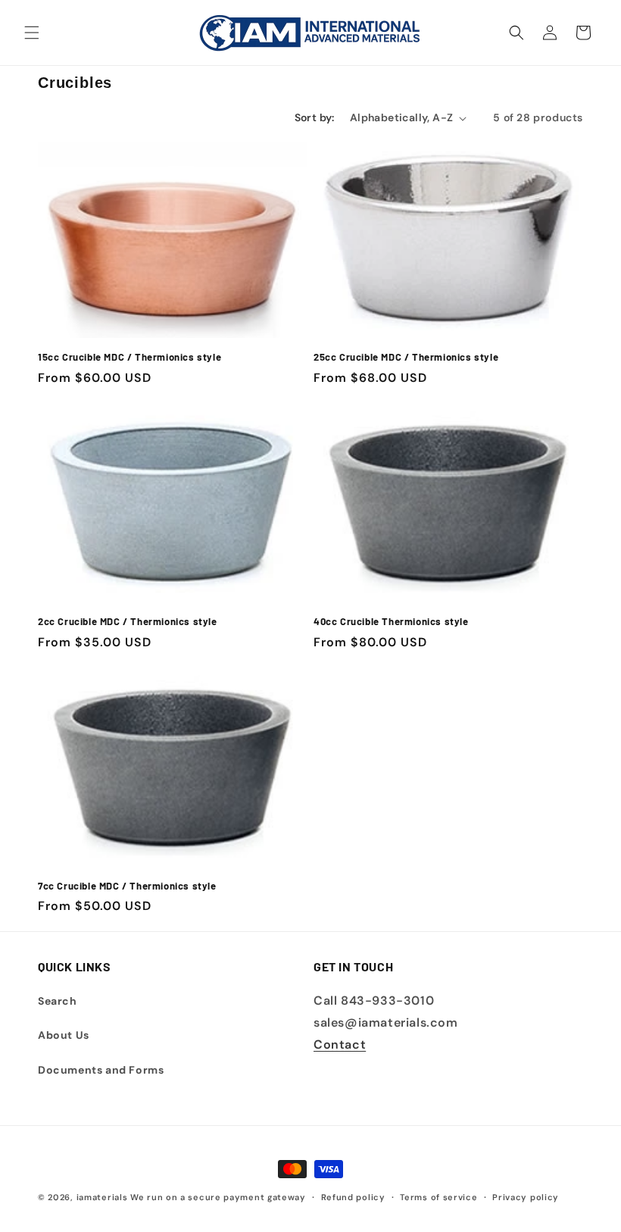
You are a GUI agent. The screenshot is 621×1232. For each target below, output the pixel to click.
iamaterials (102, 1197)
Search (57, 1001)
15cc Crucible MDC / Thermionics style (129, 357)
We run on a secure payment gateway (218, 1197)
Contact (340, 1044)
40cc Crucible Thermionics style (391, 621)
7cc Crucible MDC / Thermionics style (127, 886)
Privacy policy (525, 1197)
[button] (31, 32)
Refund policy (353, 1197)
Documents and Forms (101, 1070)
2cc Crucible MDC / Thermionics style (127, 621)
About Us (63, 1035)
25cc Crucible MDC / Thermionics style (406, 357)
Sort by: (315, 117)
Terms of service (438, 1197)
